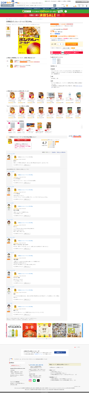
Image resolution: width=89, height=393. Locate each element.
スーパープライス (28, 8)
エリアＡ (54, 60)
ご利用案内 (69, 1)
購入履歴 (35, 389)
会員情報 (32, 389)
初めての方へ (48, 1)
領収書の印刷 (56, 389)
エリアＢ (54, 61)
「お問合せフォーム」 (38, 354)
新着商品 (53, 8)
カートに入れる (71, 44)
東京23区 (54, 59)
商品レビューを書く (22, 139)
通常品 (59, 40)
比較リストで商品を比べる (56, 47)
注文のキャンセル (45, 389)
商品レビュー (60, 8)
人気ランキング (46, 8)
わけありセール (37, 8)
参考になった (26, 182)
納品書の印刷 (61, 389)
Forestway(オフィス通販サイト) (57, 1)
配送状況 (39, 389)
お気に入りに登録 (66, 48)
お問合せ (64, 1)
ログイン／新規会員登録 (82, 1)
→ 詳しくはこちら (22, 147)
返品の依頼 (51, 389)
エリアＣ (54, 63)
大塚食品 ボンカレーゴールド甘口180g (22, 60)
